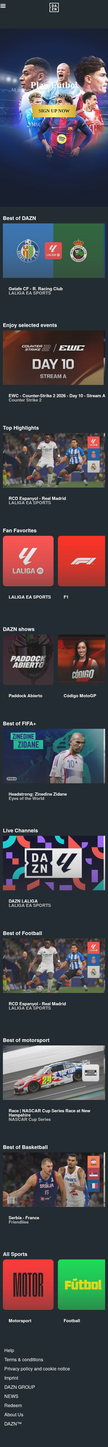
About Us (13, 1414)
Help (9, 1350)
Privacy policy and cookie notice (37, 1368)
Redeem (13, 1405)
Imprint (11, 1377)
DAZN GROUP (19, 1387)
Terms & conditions (23, 1359)
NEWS (11, 1396)
